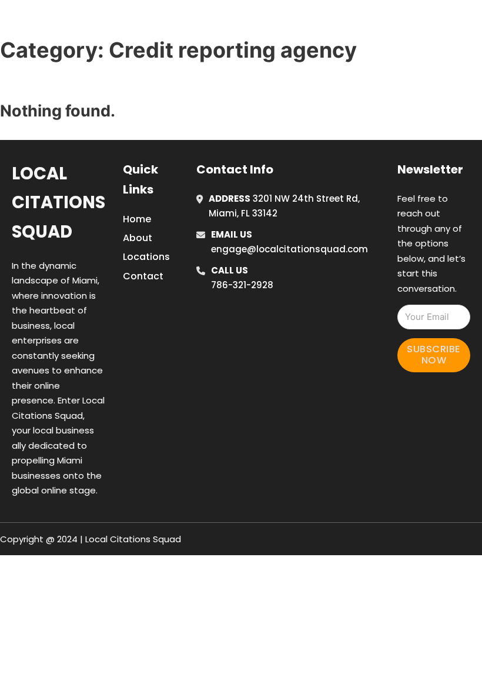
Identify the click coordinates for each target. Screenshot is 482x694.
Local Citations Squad (58, 202)
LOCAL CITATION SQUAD (109, 22)
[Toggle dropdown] (473, 23)
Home (341, 23)
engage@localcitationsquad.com (289, 249)
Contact (143, 276)
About (137, 238)
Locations (394, 23)
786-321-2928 (242, 285)
